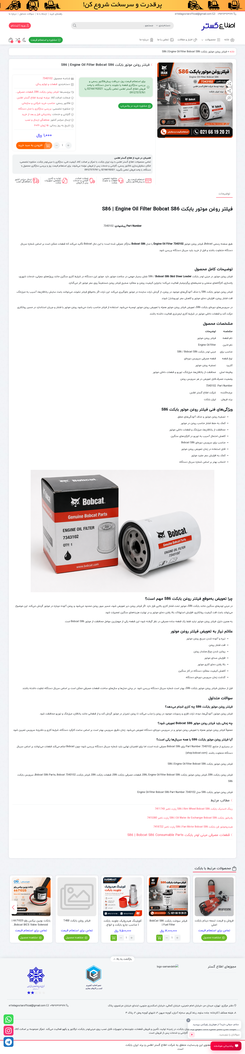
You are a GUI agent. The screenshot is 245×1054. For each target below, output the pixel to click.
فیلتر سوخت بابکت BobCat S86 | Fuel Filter (168, 923)
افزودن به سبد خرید (30, 145)
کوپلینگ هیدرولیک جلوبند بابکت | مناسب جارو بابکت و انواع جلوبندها (123, 923)
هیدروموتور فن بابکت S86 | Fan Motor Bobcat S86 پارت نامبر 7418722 (193, 827)
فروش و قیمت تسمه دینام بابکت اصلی (214, 923)
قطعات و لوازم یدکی (46, 84)
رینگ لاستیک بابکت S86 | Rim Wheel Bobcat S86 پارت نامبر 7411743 (194, 809)
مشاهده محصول (212, 937)
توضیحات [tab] (224, 193)
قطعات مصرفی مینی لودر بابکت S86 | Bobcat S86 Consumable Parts (178, 835)
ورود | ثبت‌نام (18, 25)
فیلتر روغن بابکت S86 (46, 92)
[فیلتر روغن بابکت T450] (76, 896)
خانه (226, 39)
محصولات (210, 39)
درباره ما (13, 14)
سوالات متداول (26, 14)
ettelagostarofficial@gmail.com (193, 14)
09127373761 (226, 14)
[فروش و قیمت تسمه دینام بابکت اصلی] (214, 896)
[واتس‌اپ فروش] (8, 1019)
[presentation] (13, 907)
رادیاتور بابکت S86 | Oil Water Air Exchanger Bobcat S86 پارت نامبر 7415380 (190, 818)
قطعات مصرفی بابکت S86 (19, 92)
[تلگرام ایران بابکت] (8, 1042)
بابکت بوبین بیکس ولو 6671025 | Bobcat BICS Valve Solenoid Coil (31, 923)
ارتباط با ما (42, 14)
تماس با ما (163, 39)
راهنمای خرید (56, 14)
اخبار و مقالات (185, 39)
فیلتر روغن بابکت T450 (76, 921)
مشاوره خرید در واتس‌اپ (134, 106)
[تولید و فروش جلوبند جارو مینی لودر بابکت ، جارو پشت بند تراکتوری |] (218, 26)
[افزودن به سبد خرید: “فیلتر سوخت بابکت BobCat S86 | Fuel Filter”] (159, 938)
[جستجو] (74, 25)
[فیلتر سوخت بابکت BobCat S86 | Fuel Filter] (168, 896)
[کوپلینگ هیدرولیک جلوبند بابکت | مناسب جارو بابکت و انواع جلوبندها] (122, 896)
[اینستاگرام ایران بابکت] (8, 1031)
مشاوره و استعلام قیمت (44, 40)
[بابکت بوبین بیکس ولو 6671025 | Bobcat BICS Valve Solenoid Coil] (31, 896)
